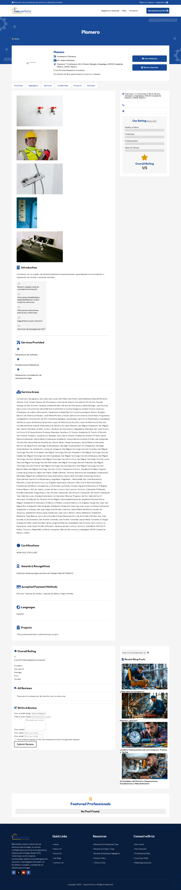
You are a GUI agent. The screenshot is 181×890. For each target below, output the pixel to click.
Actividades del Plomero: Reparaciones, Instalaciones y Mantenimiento (139, 782)
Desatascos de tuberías (26, 354)
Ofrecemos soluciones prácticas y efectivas (27, 311)
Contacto (133, 10)
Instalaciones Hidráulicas (27, 365)
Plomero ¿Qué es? (128, 720)
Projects (78, 85)
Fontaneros (62, 56)
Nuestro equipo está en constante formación (28, 288)
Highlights (33, 85)
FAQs (124, 10)
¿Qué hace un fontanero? (132, 691)
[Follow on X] (19, 872)
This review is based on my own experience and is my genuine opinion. (48, 739)
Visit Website (150, 58)
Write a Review (151, 67)
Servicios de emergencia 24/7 (31, 329)
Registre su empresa (110, 10)
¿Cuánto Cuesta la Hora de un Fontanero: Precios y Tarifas (143, 751)
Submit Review (25, 744)
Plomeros (72, 56)
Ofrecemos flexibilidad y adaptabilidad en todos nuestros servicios (28, 299)
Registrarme (161, 2)
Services (48, 85)
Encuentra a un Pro (157, 10)
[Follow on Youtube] (23, 872)
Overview (18, 85)
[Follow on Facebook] (14, 872)
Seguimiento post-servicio (29, 321)
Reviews (91, 85)
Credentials (62, 85)
